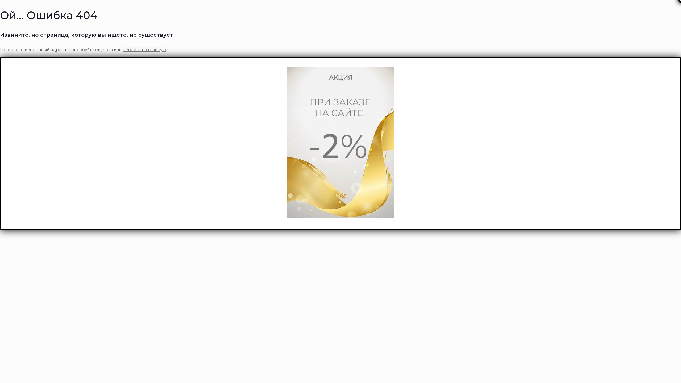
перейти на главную (144, 49)
